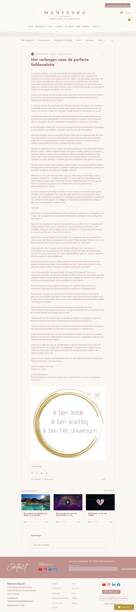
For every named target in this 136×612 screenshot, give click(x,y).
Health (79, 40)
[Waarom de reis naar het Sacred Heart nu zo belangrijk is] (68, 502)
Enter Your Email (74, 565)
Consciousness (44, 40)
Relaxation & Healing (63, 40)
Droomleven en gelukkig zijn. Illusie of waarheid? (35, 514)
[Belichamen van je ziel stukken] (100, 502)
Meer (100, 40)
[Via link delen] (47, 473)
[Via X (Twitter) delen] (37, 473)
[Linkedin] (50, 569)
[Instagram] (45, 569)
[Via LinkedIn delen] (42, 473)
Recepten (90, 40)
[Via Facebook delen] (32, 473)
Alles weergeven (109, 490)
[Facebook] (55, 569)
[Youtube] (40, 569)
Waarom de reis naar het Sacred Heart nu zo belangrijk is (66, 514)
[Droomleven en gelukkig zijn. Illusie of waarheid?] (35, 502)
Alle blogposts (27, 40)
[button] (129, 19)
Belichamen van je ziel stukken (97, 514)
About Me (56, 588)
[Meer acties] (103, 54)
